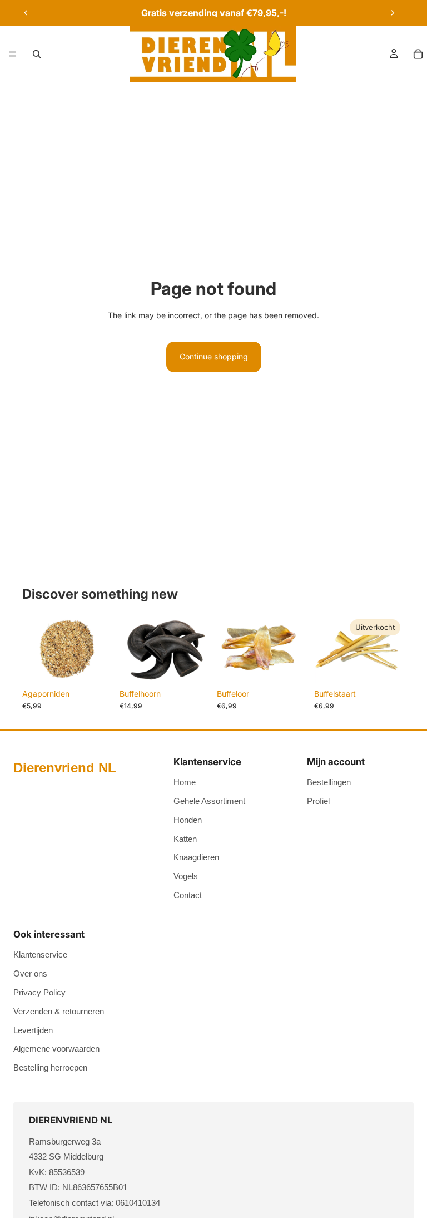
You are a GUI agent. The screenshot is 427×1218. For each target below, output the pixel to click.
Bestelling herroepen (50, 1067)
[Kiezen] (290, 666)
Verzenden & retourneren (58, 1011)
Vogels (185, 876)
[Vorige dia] (26, 13)
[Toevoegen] (96, 666)
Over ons (30, 973)
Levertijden (33, 1030)
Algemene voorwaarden (56, 1048)
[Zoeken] (36, 54)
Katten (185, 839)
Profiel (318, 801)
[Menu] (13, 54)
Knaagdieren (196, 857)
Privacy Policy (39, 992)
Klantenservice (40, 954)
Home (184, 782)
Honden (187, 820)
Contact (187, 895)
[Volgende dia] (392, 13)
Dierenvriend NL (64, 767)
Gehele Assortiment (209, 801)
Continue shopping (214, 356)
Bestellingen (329, 782)
